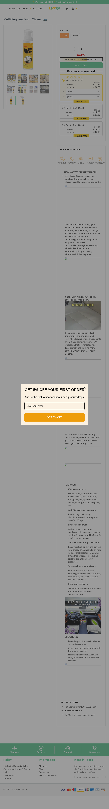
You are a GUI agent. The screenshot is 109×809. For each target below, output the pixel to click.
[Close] (84, 387)
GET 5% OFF (54, 417)
